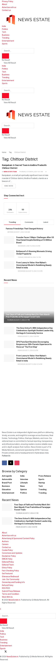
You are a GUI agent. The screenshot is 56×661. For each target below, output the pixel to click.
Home (4, 152)
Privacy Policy (7, 1)
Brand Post (7, 483)
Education (6, 489)
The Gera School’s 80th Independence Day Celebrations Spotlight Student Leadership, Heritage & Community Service (35, 330)
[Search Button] (2, 47)
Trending (5, 38)
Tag (10, 152)
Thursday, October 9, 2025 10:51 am (31, 171)
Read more (10, 185)
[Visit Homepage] (28, 18)
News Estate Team (10, 171)
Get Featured (7, 573)
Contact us (6, 10)
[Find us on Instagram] (16, 463)
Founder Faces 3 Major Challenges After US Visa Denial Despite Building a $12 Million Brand (35, 240)
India (4, 26)
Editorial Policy (8, 562)
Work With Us (7, 597)
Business (5, 35)
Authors (5, 541)
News (22, 486)
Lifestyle (24, 483)
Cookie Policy (7, 550)
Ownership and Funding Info (13, 582)
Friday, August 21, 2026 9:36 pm (27, 350)
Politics (5, 29)
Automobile (7, 479)
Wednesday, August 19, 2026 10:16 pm (29, 364)
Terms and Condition (10, 594)
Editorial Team (8, 565)
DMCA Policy (7, 559)
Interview (24, 479)
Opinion (23, 489)
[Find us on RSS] (15, 651)
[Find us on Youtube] (10, 651)
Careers (5, 544)
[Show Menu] (2, 105)
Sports (4, 44)
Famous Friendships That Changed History (24, 229)
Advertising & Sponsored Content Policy (18, 538)
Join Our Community (10, 579)
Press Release (44, 476)
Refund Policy (7, 585)
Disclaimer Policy (9, 556)
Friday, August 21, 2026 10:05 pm (28, 336)
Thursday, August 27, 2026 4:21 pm (18, 320)
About (4, 4)
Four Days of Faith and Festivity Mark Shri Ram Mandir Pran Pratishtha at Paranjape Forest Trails (32, 507)
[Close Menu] (0, 609)
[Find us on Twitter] (10, 462)
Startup (41, 483)
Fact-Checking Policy (10, 571)
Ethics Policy (7, 568)
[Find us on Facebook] (4, 463)
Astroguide (7, 476)
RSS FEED (6, 588)
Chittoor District (20, 152)
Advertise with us (9, 7)
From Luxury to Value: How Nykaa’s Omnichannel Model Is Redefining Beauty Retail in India (33, 265)
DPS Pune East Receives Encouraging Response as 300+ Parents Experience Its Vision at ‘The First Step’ (34, 344)
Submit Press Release (11, 591)
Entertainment (8, 41)
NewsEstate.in (14, 600)
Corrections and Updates (12, 553)
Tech (4, 32)
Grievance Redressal (10, 576)
